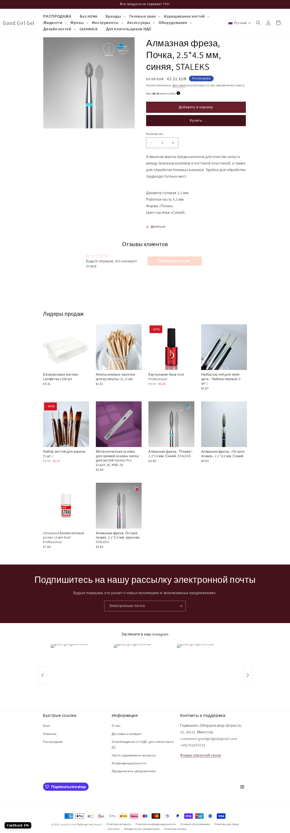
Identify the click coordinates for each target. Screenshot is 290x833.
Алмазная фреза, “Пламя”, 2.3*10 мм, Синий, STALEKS (170, 453)
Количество (154, 134)
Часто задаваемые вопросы (134, 755)
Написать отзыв (174, 261)
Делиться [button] (158, 226)
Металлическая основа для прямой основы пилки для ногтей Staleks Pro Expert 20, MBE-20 (117, 458)
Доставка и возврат (127, 734)
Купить (196, 120)
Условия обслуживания (195, 824)
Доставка (179, 85)
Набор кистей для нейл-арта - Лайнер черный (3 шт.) (221, 378)
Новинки (49, 734)
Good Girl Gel (68, 824)
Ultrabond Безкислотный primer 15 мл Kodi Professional (63, 537)
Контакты (114, 829)
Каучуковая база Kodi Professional (166, 376)
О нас (116, 726)
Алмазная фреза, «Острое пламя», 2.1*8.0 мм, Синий (223, 453)
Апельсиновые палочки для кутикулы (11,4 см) (115, 376)
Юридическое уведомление (134, 771)
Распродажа (53, 742)
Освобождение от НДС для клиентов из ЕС (143, 744)
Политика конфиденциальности (155, 824)
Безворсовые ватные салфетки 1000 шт (60, 376)
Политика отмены (175, 829)
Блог (46, 726)
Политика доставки (226, 824)
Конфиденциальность (129, 763)
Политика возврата (118, 824)
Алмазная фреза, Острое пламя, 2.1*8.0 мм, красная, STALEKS (118, 537)
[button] (115, 16)
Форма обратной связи (200, 755)
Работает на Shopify (89, 824)
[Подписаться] (181, 606)
